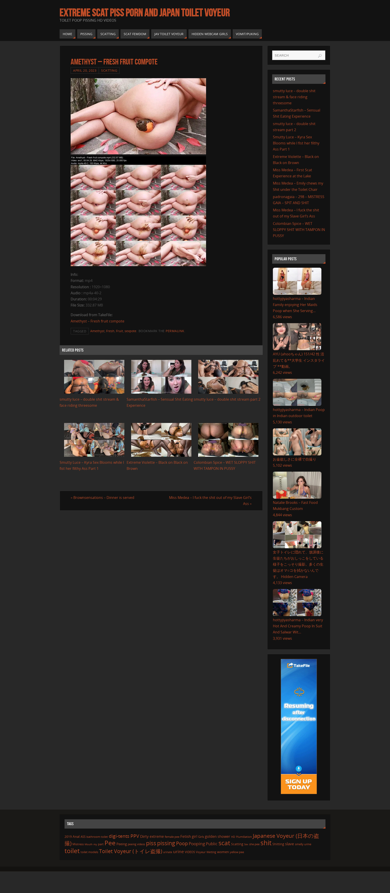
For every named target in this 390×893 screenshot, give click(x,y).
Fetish (185, 836)
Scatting (109, 70)
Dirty (144, 836)
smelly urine (303, 844)
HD (233, 837)
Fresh (110, 331)
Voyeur (201, 852)
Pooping (197, 843)
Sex (246, 844)
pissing (166, 843)
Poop (182, 843)
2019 (68, 836)
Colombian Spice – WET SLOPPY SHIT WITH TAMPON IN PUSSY (299, 229)
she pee (254, 844)
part (101, 844)
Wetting (211, 852)
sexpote (130, 331)
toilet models (89, 852)
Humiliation (244, 837)
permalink (175, 331)
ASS (83, 837)
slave (289, 843)
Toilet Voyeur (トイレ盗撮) (130, 851)
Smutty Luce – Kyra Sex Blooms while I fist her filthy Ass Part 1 (296, 143)
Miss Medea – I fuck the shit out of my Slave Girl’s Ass (210, 500)
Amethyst (97, 331)
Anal (76, 836)
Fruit (119, 331)
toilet (72, 850)
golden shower (217, 836)
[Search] (320, 56)
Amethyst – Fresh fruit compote (97, 321)
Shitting (278, 844)
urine (178, 851)
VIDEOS (190, 852)
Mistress (78, 844)
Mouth (89, 844)
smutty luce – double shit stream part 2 (227, 399)
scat (224, 842)
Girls (201, 837)
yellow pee (237, 852)
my (95, 844)
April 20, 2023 (84, 70)
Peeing (121, 844)
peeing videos (136, 844)
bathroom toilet (97, 837)
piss (151, 843)
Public (212, 843)
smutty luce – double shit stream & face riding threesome (294, 96)
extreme (157, 836)
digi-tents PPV (124, 836)
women (223, 852)
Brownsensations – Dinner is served (102, 497)
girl (194, 836)
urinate (167, 852)
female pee (172, 837)
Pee (110, 842)
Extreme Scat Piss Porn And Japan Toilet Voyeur (145, 12)
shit (266, 842)
